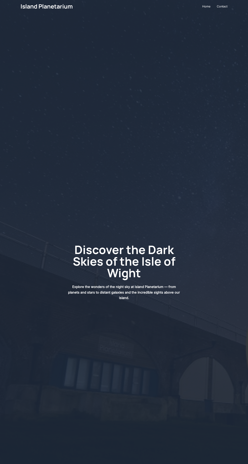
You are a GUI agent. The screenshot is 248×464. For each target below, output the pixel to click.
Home (206, 6)
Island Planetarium (47, 6)
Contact (222, 6)
